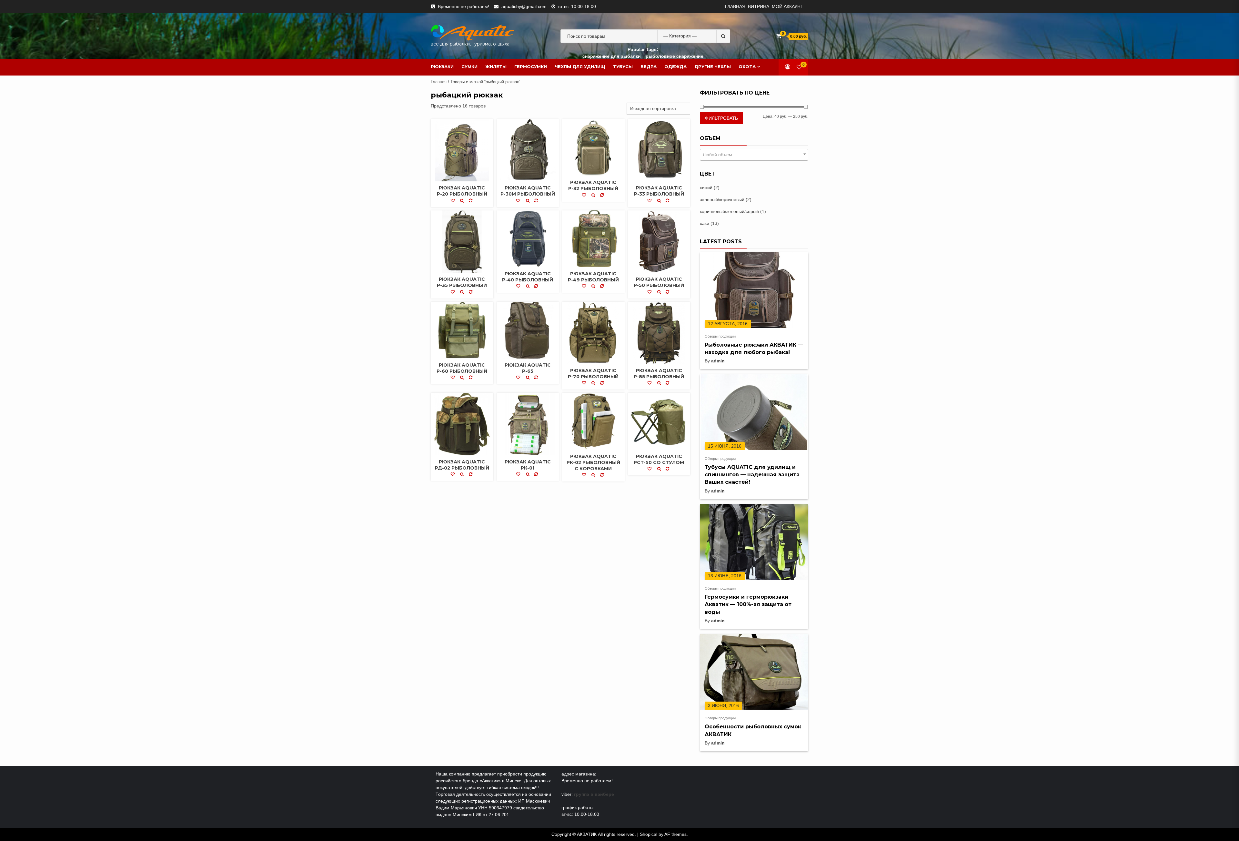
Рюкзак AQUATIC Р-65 (528, 368)
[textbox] (754, 154)
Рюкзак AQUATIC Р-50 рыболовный (659, 282)
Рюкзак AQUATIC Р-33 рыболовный (659, 191)
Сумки (469, 66)
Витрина (758, 6)
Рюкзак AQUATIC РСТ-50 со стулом (659, 459)
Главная (735, 6)
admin (718, 360)
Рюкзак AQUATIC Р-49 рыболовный (593, 277)
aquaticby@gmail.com (524, 6)
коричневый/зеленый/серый (729, 211)
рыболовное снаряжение (674, 56)
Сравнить (471, 201)
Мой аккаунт (787, 6)
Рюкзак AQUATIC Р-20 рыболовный (462, 191)
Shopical (648, 834)
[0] (799, 67)
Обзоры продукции (720, 336)
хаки (704, 223)
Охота (747, 66)
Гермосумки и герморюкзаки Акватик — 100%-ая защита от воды (748, 604)
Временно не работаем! (463, 6)
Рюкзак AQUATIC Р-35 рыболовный (462, 282)
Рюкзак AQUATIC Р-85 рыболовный (659, 374)
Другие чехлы (712, 66)
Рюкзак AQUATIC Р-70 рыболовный (593, 374)
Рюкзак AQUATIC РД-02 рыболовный (462, 465)
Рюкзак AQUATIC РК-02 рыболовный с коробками (593, 462)
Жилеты (496, 66)
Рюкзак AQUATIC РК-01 (528, 465)
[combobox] (754, 155)
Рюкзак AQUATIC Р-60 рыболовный (462, 368)
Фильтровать (721, 118)
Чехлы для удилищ (580, 66)
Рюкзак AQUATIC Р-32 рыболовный (593, 185)
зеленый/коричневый (722, 199)
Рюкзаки (442, 66)
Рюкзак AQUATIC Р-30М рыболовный (527, 191)
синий (706, 187)
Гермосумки (530, 66)
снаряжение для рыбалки (611, 56)
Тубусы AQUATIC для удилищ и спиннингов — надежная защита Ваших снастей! (752, 474)
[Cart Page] (778, 36)
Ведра (648, 66)
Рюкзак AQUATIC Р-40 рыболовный (527, 277)
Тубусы (623, 66)
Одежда (675, 66)
